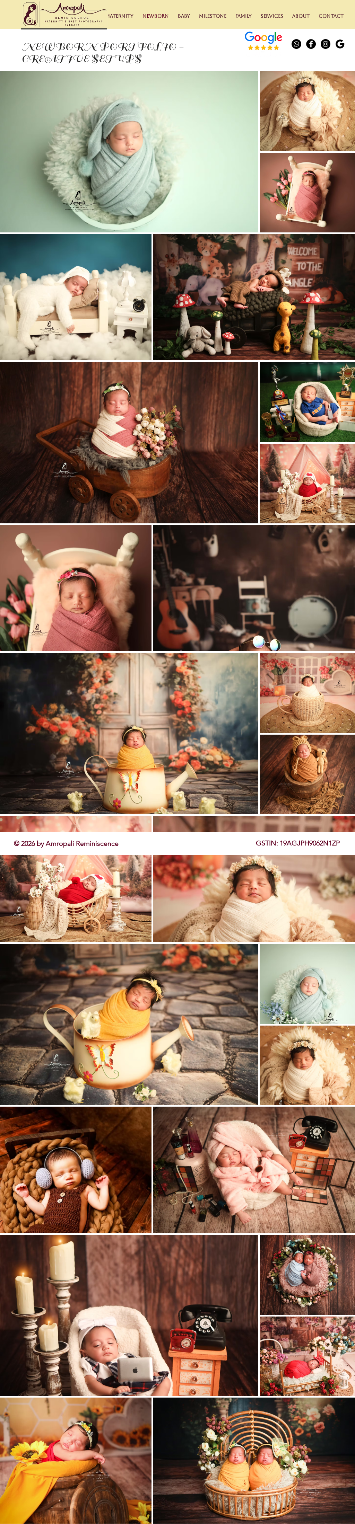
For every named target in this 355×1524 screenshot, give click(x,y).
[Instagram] (325, 44)
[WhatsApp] (296, 44)
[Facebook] (311, 44)
